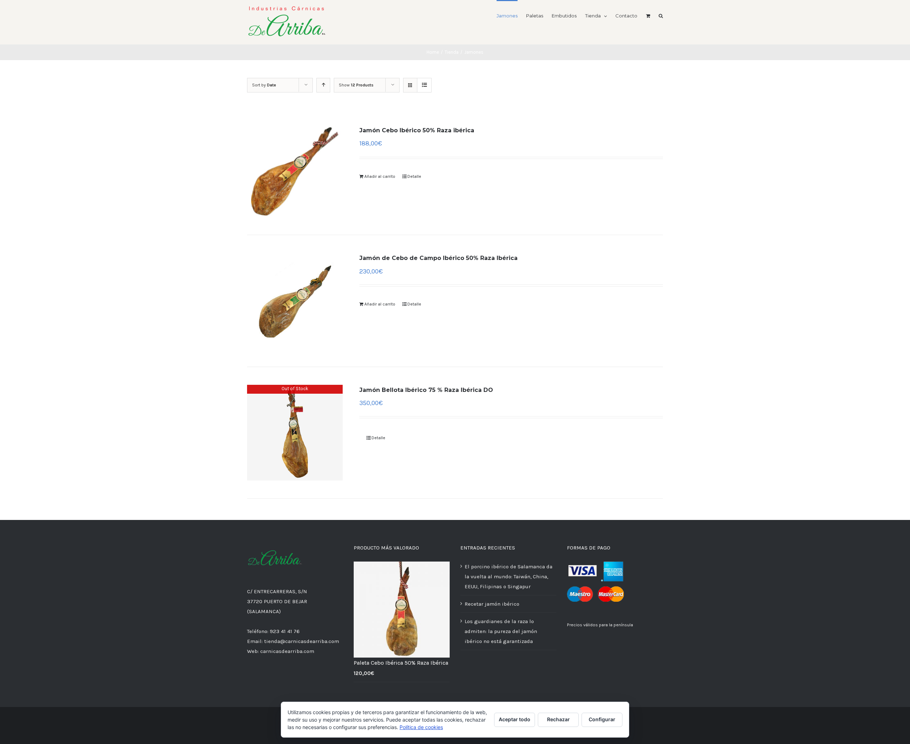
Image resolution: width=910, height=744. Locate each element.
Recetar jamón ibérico (492, 604)
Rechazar (558, 719)
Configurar (602, 719)
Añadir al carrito (379, 176)
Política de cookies (421, 727)
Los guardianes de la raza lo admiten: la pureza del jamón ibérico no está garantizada (501, 631)
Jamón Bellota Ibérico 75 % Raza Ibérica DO (426, 390)
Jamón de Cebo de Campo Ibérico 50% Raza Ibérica (438, 258)
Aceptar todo (514, 719)
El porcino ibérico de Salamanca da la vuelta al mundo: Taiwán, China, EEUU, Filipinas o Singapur (508, 576)
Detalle (414, 176)
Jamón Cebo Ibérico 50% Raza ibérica (416, 130)
